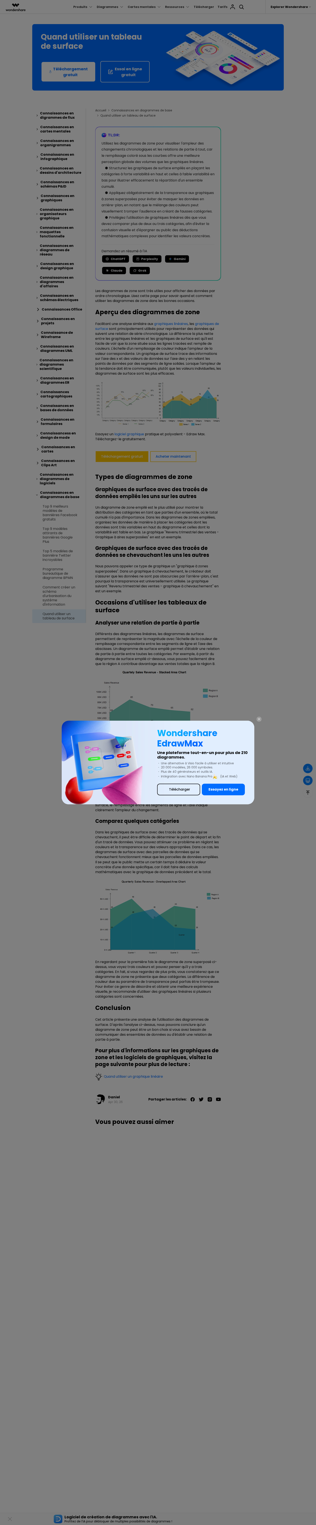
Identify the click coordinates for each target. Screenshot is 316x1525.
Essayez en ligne (223, 789)
